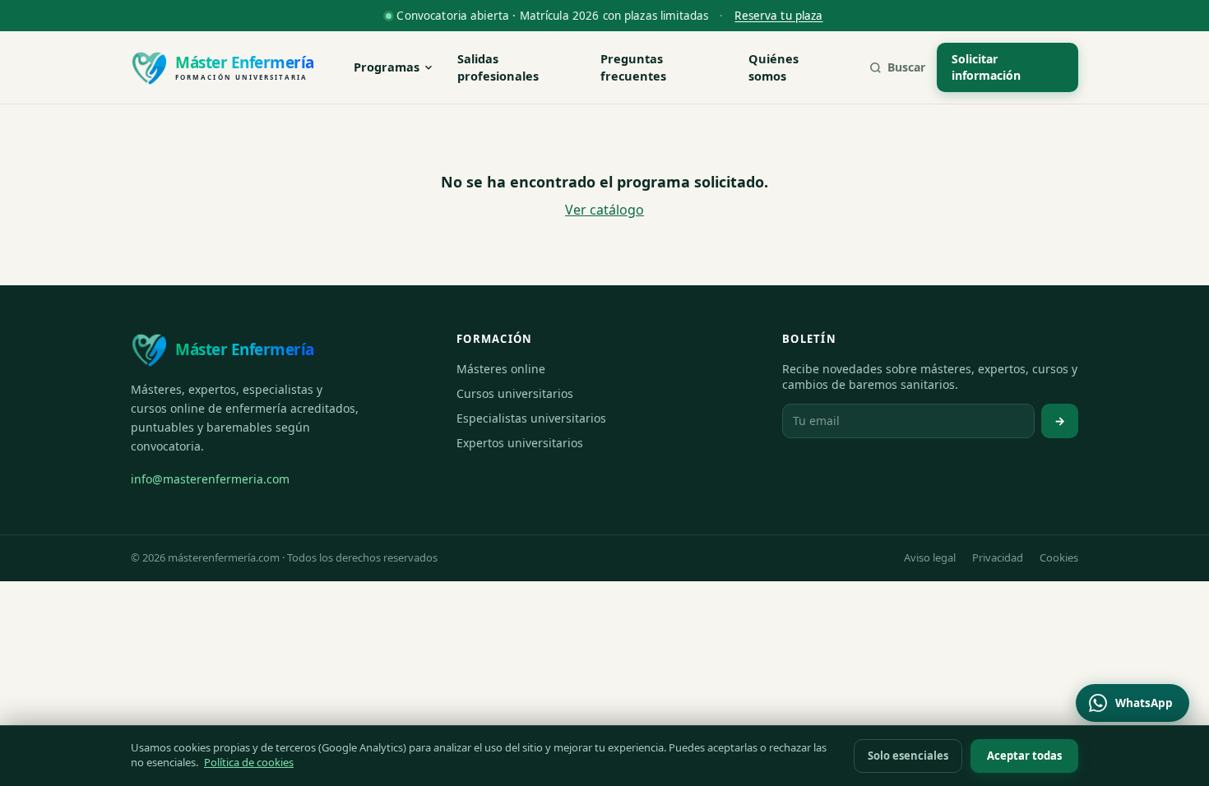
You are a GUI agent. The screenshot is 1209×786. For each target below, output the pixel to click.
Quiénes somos (773, 67)
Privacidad (997, 557)
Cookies (1059, 557)
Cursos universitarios (514, 393)
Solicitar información (986, 67)
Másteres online (500, 369)
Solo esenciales (908, 755)
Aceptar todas (1024, 755)
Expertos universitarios (519, 443)
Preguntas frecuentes (633, 67)
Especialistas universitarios (531, 418)
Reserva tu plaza (778, 15)
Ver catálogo (604, 210)
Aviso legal (930, 557)
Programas (386, 66)
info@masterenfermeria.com (210, 479)
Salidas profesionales (498, 67)
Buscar (906, 67)
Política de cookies (249, 762)
